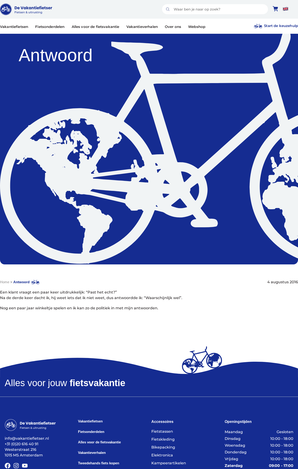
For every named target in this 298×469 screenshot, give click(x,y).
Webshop (196, 26)
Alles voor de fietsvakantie (95, 26)
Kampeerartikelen (168, 463)
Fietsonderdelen (49, 26)
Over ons (173, 26)
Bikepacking (163, 447)
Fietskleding (163, 439)
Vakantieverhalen (142, 26)
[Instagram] (16, 466)
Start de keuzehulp (281, 26)
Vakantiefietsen (14, 26)
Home (4, 282)
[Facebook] (7, 466)
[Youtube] (25, 466)
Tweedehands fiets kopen (98, 463)
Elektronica (162, 455)
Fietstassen (162, 431)
